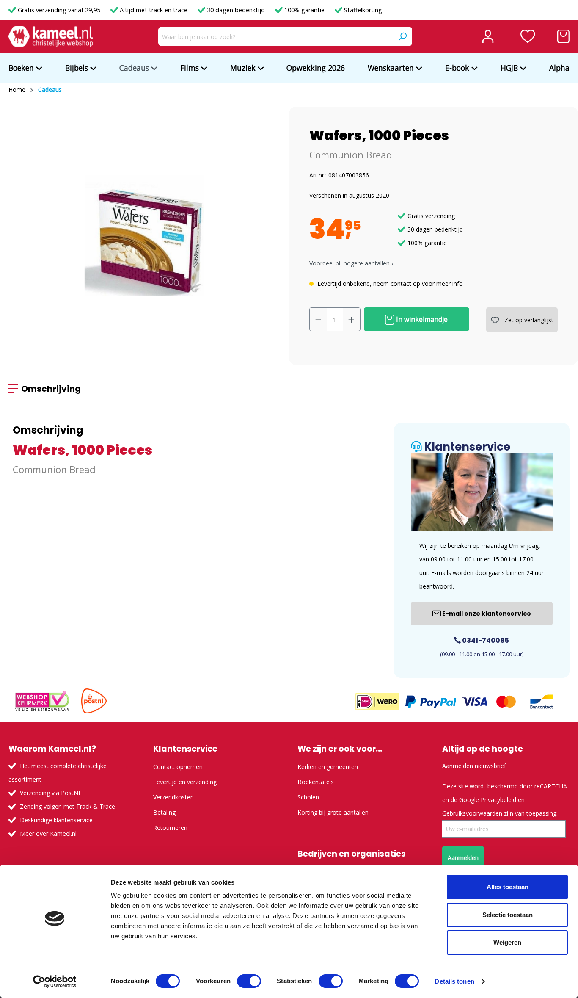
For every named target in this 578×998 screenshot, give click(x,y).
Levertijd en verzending (185, 782)
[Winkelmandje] (563, 36)
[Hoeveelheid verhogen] (352, 319)
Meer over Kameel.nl (48, 833)
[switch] (249, 981)
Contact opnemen (178, 767)
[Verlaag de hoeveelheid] (318, 319)
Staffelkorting (362, 10)
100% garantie (304, 10)
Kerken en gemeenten (327, 767)
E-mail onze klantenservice (486, 613)
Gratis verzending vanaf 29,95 (59, 10)
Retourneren (170, 828)
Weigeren (507, 942)
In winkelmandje (421, 319)
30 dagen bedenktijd (236, 10)
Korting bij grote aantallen (333, 812)
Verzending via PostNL (51, 793)
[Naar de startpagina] (50, 36)
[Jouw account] (487, 36)
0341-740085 (485, 640)
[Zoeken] (402, 36)
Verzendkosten (173, 797)
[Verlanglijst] (527, 36)
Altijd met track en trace (153, 10)
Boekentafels (315, 782)
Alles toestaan (507, 886)
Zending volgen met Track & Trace (67, 806)
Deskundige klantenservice (56, 820)
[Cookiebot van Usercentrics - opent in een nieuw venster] (55, 981)
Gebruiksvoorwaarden (472, 813)
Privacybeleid (498, 800)
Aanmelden (463, 858)
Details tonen (454, 981)
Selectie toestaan (507, 914)
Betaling (164, 812)
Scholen (308, 797)
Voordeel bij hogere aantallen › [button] (351, 263)
